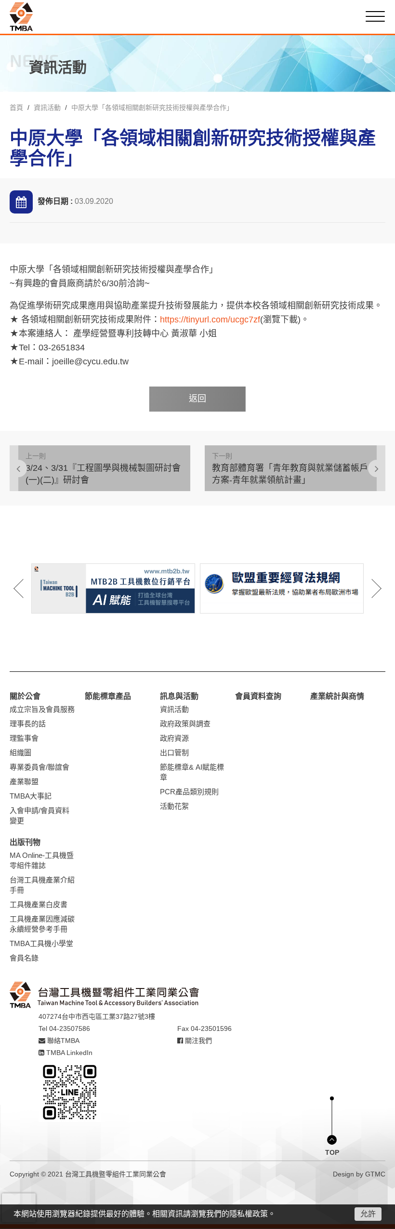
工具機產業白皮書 (38, 904)
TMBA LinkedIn (68, 1052)
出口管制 (174, 752)
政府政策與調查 (185, 724)
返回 (197, 398)
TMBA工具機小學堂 (41, 943)
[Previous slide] (24, 588)
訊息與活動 (179, 696)
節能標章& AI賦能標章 (192, 772)
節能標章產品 (108, 696)
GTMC (375, 1174)
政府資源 (174, 738)
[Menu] (375, 16)
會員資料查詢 (258, 696)
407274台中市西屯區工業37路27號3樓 (97, 1016)
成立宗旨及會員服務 (42, 709)
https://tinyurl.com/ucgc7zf (210, 319)
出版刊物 (25, 842)
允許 (368, 1214)
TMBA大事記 (31, 796)
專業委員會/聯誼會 (39, 767)
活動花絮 (174, 806)
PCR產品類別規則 (189, 792)
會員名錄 (24, 958)
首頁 (16, 107)
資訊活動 (47, 107)
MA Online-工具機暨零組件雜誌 (42, 860)
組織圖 (20, 752)
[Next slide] (370, 588)
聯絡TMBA (62, 1040)
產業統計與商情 (337, 696)
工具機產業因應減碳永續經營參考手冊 (42, 924)
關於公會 (25, 696)
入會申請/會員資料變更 (39, 815)
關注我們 (197, 1040)
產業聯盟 (24, 781)
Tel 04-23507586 (64, 1028)
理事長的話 (28, 724)
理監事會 (24, 738)
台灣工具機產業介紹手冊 (42, 885)
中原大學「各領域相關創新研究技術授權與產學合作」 (152, 107)
